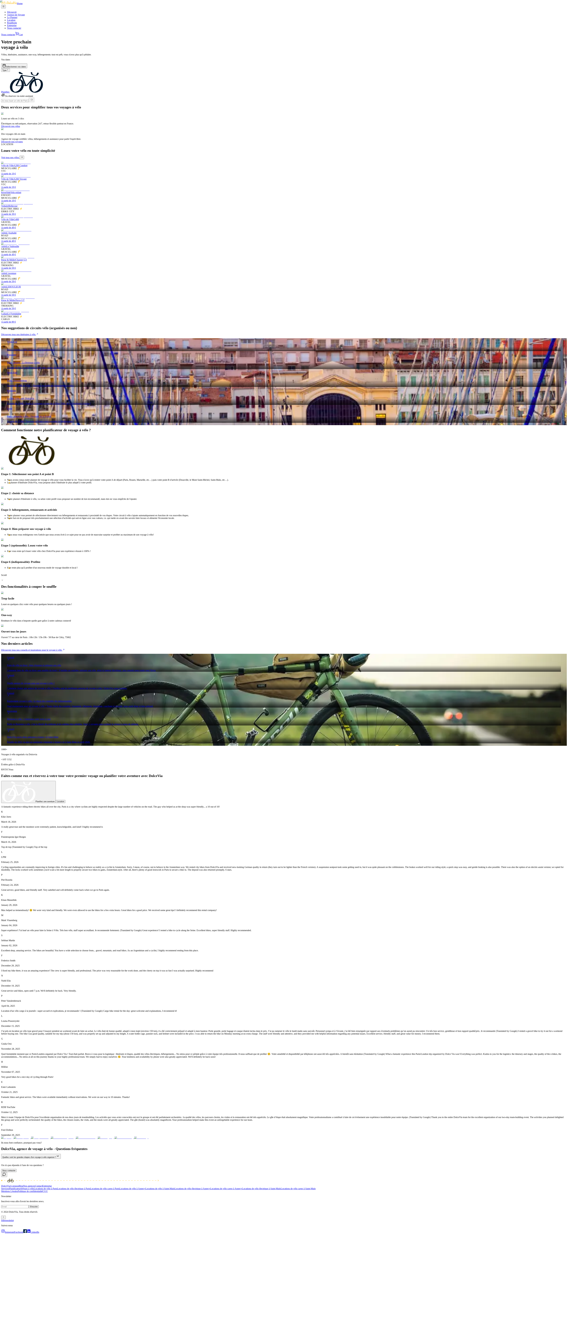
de (4, 1220)
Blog (21, 1186)
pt (13, 1220)
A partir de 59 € (8, 268)
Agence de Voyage (16, 14)
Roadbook (12, 22)
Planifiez (5, 92)
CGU (45, 1191)
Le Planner (12, 17)
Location (11, 20)
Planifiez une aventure (45, 801)
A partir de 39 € (8, 214)
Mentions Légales (9, 1191)
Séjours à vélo (27, 1188)
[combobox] (5, 70)
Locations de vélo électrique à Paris (73, 1188)
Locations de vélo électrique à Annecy (192, 1188)
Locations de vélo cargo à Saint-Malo (298, 1188)
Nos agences (29, 1186)
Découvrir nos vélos (10, 126)
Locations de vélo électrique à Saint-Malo (261, 1188)
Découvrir (12, 12)
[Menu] (3, 6)
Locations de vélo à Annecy (132, 1188)
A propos (14, 1186)
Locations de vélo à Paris (45, 1188)
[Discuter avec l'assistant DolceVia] (4, 1174)
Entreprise (12, 25)
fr (2, 1220)
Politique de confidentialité (30, 1191)
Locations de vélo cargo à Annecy (226, 1188)
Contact (38, 1186)
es (8, 1220)
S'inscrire (34, 1207)
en (6, 1220)
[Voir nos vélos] (22, 157)
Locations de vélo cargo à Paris (104, 1188)
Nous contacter (14, 28)
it (9, 1220)
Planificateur (15, 1188)
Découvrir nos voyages (12, 141)
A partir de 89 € (8, 322)
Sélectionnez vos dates (16, 67)
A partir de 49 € (8, 227)
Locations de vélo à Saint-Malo (160, 1188)
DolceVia (5, 1186)
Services (5, 1188)
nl (11, 1220)
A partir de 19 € (8, 173)
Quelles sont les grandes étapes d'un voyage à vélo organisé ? (29, 1157)
